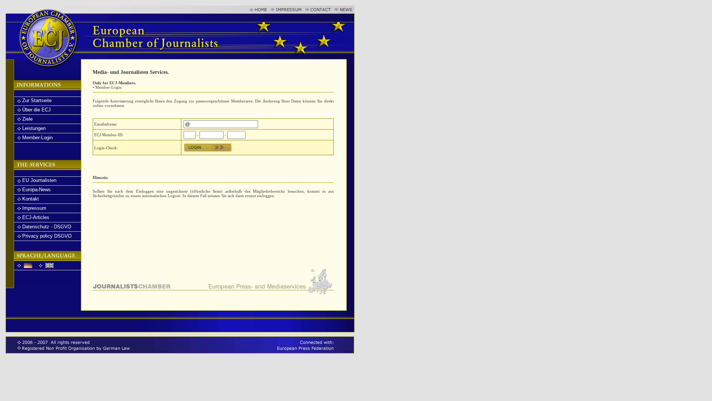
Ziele (27, 119)
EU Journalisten (39, 180)
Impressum (34, 208)
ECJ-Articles (35, 217)
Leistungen (34, 128)
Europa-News (36, 189)
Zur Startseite (37, 100)
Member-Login (37, 137)
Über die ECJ (36, 110)
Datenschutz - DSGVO (46, 226)
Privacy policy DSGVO (47, 236)
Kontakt (30, 199)
